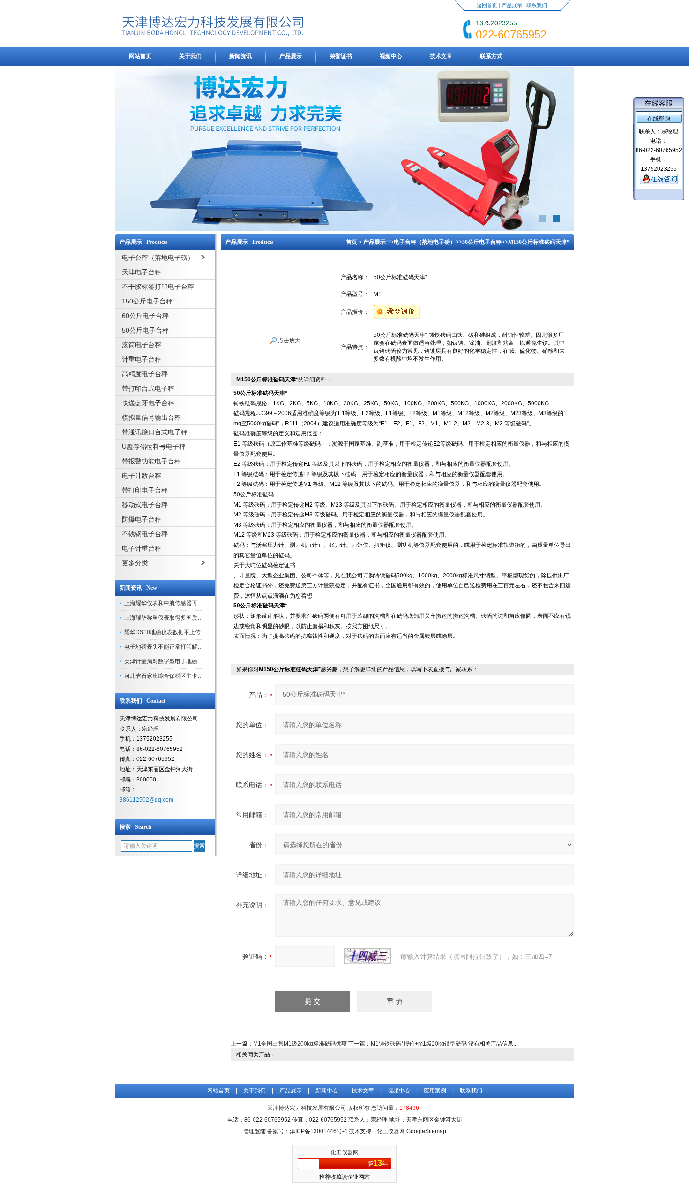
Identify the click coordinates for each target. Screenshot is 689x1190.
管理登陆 (254, 1131)
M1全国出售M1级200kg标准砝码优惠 (300, 1043)
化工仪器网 (344, 1152)
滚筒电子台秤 (141, 345)
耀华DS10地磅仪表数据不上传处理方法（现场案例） (190, 632)
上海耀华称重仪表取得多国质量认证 (169, 617)
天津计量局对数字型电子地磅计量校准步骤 (177, 661)
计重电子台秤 (141, 359)
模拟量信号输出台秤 (151, 417)
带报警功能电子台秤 (151, 461)
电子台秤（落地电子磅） (425, 242)
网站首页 (140, 56)
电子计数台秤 (141, 475)
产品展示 (512, 5)
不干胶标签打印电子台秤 (158, 286)
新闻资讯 (240, 56)
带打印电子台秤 (145, 490)
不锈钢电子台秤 (145, 534)
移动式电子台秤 (145, 504)
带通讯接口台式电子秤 (154, 432)
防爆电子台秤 (141, 519)
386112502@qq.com (146, 799)
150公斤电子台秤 (147, 301)
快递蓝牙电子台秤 (148, 403)
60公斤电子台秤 (145, 315)
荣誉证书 (341, 56)
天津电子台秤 (141, 272)
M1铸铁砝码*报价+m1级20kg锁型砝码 (419, 1043)
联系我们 (536, 5)
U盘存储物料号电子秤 (154, 446)
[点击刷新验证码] (367, 956)
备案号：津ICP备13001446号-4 (307, 1131)
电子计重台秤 (141, 548)
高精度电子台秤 (145, 374)
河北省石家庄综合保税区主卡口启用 (169, 676)
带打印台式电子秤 (148, 388)
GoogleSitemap (426, 1131)
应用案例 (435, 1090)
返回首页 (487, 5)
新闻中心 (326, 1090)
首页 (351, 242)
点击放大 (288, 340)
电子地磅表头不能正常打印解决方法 (169, 647)
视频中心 (391, 56)
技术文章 (441, 56)
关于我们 (190, 56)
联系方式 (491, 56)
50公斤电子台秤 (145, 330)
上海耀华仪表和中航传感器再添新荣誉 (172, 603)
